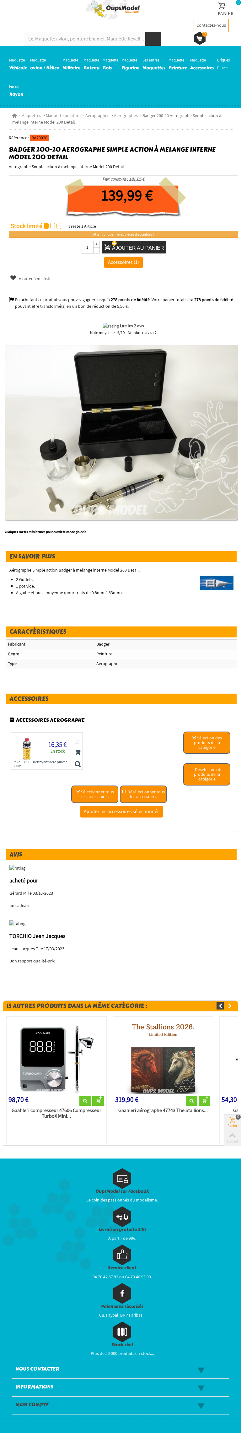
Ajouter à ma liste (34, 278)
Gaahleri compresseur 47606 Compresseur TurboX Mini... (56, 1113)
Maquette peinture (63, 115)
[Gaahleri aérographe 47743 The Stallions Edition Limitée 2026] (163, 1057)
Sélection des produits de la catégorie (208, 742)
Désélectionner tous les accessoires (145, 794)
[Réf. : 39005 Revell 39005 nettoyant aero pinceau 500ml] (77, 764)
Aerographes (97, 115)
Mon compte (32, 1405)
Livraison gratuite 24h (122, 1229)
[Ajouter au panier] (78, 752)
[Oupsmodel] (113, 9)
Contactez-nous (211, 25)
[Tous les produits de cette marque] (217, 583)
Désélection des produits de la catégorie (209, 774)
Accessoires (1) (123, 261)
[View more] (85, 1101)
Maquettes (31, 115)
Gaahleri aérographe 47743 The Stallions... (163, 1110)
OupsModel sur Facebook (122, 1191)
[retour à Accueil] (14, 115)
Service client (122, 1268)
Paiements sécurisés (122, 1306)
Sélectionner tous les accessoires (97, 794)
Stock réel (122, 1344)
